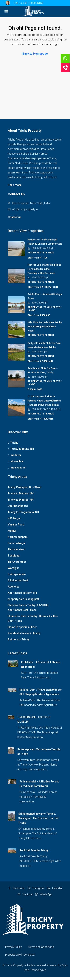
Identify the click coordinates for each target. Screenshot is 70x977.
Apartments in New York (22, 592)
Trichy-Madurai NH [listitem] (22, 448)
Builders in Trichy (18, 639)
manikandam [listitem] (18, 467)
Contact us (14, 217)
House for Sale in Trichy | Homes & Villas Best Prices (33, 618)
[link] (13, 663)
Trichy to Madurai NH (21, 493)
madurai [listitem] (15, 455)
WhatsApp (45, 894)
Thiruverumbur (17, 561)
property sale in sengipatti (24, 599)
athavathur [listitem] (16, 461)
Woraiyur (13, 567)
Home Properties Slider (22, 627)
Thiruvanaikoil (16, 549)
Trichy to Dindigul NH (21, 499)
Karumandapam (18, 536)
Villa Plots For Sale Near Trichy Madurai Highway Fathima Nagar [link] (45, 326)
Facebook (18, 888)
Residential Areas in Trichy (24, 633)
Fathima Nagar (17, 543)
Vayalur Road (16, 524)
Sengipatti (14, 555)
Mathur (12, 530)
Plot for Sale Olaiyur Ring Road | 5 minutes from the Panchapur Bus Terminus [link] (44, 268)
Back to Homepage (35, 53)
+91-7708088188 (33, 3)
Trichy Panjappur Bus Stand (24, 487)
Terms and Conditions (41, 946)
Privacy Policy (13, 946)
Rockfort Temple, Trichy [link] (33, 850)
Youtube (27, 894)
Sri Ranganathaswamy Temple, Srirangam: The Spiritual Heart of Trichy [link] (38, 818)
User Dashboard (18, 505)
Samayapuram (17, 574)
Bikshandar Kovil (18, 580)
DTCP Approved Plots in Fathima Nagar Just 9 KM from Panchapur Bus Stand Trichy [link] (44, 400)
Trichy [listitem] (14, 442)
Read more (14, 184)
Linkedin (57, 888)
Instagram (38, 888)
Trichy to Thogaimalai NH (23, 512)
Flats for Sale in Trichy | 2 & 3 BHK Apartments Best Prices (28, 607)
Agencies (13, 586)
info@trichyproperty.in (25, 209)
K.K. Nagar (14, 518)
